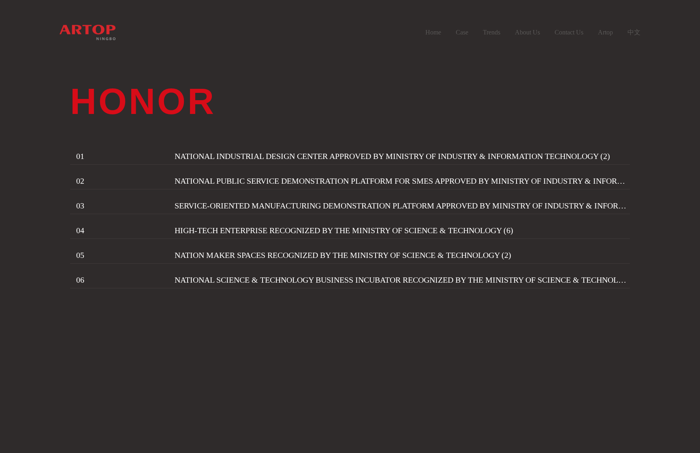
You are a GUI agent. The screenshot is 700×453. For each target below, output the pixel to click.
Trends (491, 32)
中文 (633, 32)
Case (462, 32)
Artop (605, 32)
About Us (527, 32)
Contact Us (569, 32)
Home (433, 32)
